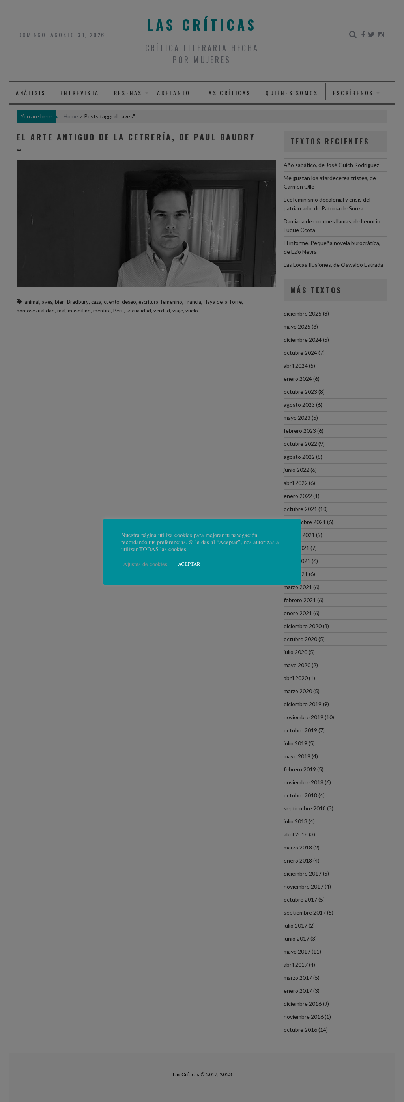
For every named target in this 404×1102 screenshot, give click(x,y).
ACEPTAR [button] (189, 563)
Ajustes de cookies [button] (145, 564)
